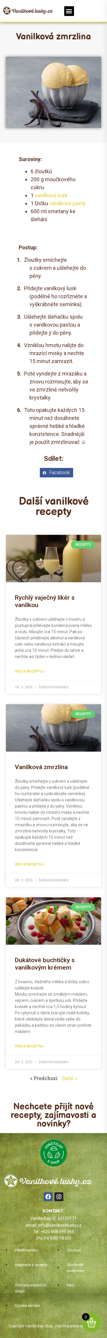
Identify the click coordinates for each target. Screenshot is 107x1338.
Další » (69, 1078)
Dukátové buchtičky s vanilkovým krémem (45, 964)
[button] (69, 11)
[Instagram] (58, 1196)
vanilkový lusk (51, 195)
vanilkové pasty (67, 203)
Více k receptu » (30, 671)
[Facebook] (48, 1196)
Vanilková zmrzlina (41, 767)
